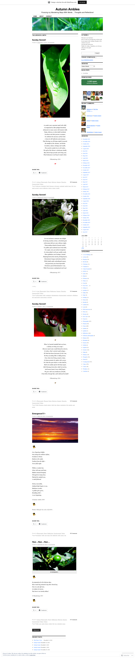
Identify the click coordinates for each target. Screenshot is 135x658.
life (72, 186)
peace (62, 535)
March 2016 (85, 213)
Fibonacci (85, 278)
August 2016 (86, 201)
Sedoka (84, 345)
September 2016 (86, 198)
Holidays (85, 297)
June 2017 (85, 179)
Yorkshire (85, 371)
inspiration (63, 405)
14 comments (49, 306)
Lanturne (85, 304)
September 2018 (86, 146)
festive (46, 624)
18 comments (51, 42)
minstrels (59, 624)
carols (43, 624)
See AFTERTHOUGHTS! (87, 60)
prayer (41, 188)
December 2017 (86, 165)
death (45, 405)
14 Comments (73, 401)
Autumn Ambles (67, 9)
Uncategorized (35, 184)
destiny (49, 405)
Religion (54, 182)
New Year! (85, 316)
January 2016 (86, 217)
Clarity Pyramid (86, 269)
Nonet (84, 319)
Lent (38, 291)
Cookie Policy (32, 655)
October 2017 (86, 170)
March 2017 (85, 186)
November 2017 (86, 167)
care (46, 535)
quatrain (85, 330)
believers (38, 186)
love (75, 186)
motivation (37, 297)
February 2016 (86, 215)
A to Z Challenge (86, 254)
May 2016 (85, 208)
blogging (85, 259)
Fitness (84, 280)
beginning (38, 535)
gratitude (62, 186)
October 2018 (86, 144)
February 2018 (86, 163)
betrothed (43, 186)
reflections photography (88, 335)
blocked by (92, 82)
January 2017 (86, 191)
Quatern (85, 328)
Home (35, 16)
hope (69, 186)
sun (65, 535)
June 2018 (85, 153)
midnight (55, 535)
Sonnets (59, 182)
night (59, 535)
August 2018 (86, 148)
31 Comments (73, 291)
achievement (39, 295)
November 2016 (86, 194)
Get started (82, 2)
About (41, 16)
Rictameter (85, 340)
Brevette (85, 261)
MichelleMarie (90, 132)
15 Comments (73, 619)
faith (53, 405)
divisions (57, 186)
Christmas (85, 264)
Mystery (85, 314)
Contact (49, 16)
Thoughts (63, 182)
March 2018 (85, 160)
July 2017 (85, 177)
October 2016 (86, 196)
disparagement (62, 295)
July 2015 (85, 232)
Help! (84, 295)
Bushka (88, 120)
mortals (70, 405)
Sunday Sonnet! (39, 39)
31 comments (50, 197)
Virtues (45, 621)
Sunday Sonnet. (95, 120)
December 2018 (86, 139)
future (58, 405)
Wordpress (85, 369)
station (50, 188)
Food (84, 283)
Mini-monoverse (86, 309)
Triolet (84, 359)
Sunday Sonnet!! (97, 115)
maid (33, 188)
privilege (49, 297)
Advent (39, 182)
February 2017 (86, 189)
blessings (51, 186)
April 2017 (85, 184)
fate (55, 405)
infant (50, 624)
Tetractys (85, 354)
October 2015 (86, 225)
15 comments (51, 544)
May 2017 (85, 182)
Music (84, 311)
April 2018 (85, 158)
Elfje (84, 276)
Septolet (85, 347)
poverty (37, 188)
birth (47, 186)
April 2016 (85, 210)
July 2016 (85, 203)
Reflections (53, 291)
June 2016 (85, 205)
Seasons (65, 619)
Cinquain (85, 266)
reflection (45, 188)
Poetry (49, 182)
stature (54, 188)
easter (84, 273)
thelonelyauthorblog (91, 125)
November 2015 (86, 222)
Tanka (84, 352)
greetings (85, 290)
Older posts (36, 630)
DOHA (84, 271)
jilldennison (89, 109)
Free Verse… (86, 285)
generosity (69, 295)
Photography (44, 182)
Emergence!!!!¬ (39, 413)
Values (41, 184)
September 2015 (86, 227)
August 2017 (86, 174)
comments (48, 295)
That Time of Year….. (38, 640)
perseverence (43, 297)
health (66, 186)
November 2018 (86, 141)
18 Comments (73, 182)
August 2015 (86, 229)
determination (55, 295)
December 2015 (86, 220)
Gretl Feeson (89, 115)
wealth (57, 188)
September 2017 (86, 172)
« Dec (82, 247)
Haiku (84, 292)
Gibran (84, 288)
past (74, 405)
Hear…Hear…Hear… (41, 541)
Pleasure (46, 401)
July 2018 (85, 151)
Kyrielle (84, 302)
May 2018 (85, 155)
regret (33, 407)
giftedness (75, 295)
